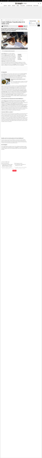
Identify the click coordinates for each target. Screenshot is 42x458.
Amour (17, 0)
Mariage (20, 0)
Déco (13, 0)
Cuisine (8, 0)
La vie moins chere (29, 5)
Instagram (16, 147)
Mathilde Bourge (5, 25)
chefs (7, 87)
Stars (30, 0)
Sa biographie (20, 55)
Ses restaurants (20, 56)
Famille (23, 0)
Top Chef (14, 64)
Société (28, 0)
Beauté (5, 0)
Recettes (10, 0)
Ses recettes (19, 58)
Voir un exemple (38, 22)
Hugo (38, 0)
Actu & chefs (22, 5)
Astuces (9, 5)
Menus (18, 5)
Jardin (15, 0)
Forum (40, 0)
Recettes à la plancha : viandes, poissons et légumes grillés (7, 168)
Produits (13, 5)
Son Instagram (20, 59)
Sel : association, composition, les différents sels (20, 165)
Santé (25, 0)
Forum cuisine (35, 5)
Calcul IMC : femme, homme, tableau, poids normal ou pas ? (21, 168)
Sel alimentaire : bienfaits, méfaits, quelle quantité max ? (7, 165)
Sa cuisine (19, 57)
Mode (3, 0)
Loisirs (32, 0)
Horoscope (35, 0)
